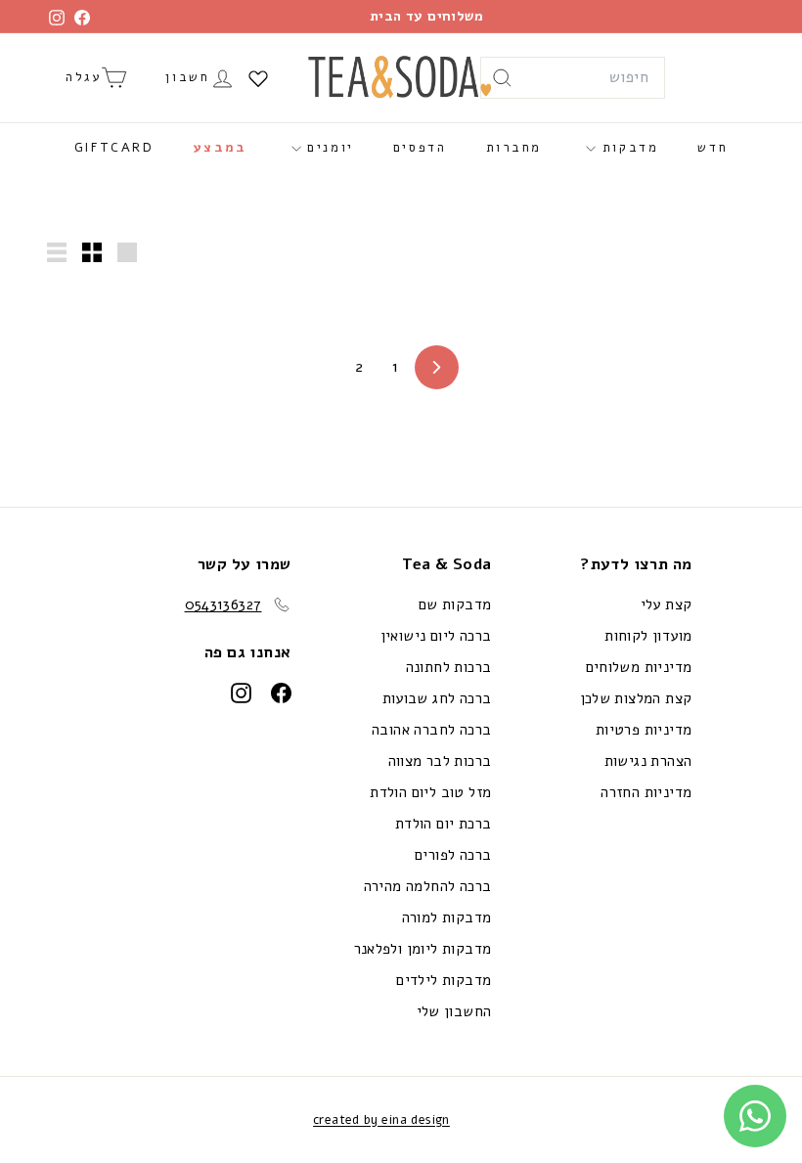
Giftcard (114, 148)
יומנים (327, 148)
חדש (712, 148)
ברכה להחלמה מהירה (428, 886)
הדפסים (420, 148)
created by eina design (381, 1120)
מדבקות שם (455, 604)
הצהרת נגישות (648, 761)
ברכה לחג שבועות (437, 698)
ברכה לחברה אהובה (431, 729)
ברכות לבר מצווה (440, 761)
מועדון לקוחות (647, 636)
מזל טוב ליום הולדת (430, 792)
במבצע (220, 148)
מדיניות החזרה (646, 792)
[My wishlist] (258, 78)
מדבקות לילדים (443, 980)
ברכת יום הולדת (443, 823)
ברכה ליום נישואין (436, 636)
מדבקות (627, 148)
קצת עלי (666, 604)
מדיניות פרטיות (644, 729)
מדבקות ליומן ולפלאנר (423, 949)
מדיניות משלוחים (639, 667)
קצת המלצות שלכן (636, 698)
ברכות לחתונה (449, 667)
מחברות (514, 148)
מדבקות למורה (447, 917)
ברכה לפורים (453, 855)
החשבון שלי (454, 1011)
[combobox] (572, 78)
